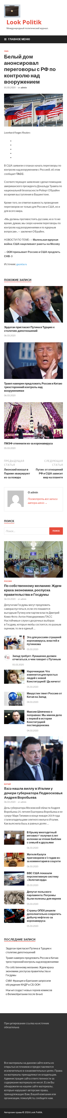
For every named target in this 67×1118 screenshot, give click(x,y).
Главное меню (19, 39)
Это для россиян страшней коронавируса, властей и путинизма (44, 641)
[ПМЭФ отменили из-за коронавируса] (33, 439)
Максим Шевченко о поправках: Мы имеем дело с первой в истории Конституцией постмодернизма (44, 718)
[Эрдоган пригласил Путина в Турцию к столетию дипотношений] (33, 323)
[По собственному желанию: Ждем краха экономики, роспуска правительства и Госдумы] (33, 578)
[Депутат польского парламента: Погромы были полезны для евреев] (14, 903)
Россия (8, 581)
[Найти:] (33, 531)
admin (24, 87)
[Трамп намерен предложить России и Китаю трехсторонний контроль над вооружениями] (33, 379)
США (6, 51)
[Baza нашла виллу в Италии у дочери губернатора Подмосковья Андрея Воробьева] (33, 781)
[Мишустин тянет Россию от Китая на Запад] (14, 704)
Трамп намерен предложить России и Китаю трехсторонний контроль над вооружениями (33, 387)
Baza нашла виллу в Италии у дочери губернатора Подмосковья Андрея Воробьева (33, 792)
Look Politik (24, 22)
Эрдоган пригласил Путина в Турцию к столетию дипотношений (29, 328)
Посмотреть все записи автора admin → (43, 500)
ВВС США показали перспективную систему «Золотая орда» (43, 876)
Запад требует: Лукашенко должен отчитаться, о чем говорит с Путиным (36, 657)
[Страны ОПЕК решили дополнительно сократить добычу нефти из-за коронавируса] (14, 921)
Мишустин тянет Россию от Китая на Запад (44, 695)
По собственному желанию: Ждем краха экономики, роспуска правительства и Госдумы (32, 590)
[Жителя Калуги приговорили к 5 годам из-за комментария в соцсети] (14, 865)
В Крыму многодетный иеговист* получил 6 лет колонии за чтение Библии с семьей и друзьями (44, 837)
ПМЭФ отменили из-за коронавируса (28, 443)
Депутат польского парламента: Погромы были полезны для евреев (44, 895)
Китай (7, 784)
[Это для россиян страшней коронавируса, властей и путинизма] (14, 648)
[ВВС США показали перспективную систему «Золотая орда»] (14, 884)
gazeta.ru (21, 264)
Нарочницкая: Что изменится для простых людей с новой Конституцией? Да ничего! (44, 676)
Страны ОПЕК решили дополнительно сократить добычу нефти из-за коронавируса (44, 915)
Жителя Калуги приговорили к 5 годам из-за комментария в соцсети (44, 858)
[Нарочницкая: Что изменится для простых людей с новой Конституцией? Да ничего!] (14, 682)
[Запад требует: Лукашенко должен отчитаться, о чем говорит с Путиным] (7, 659)
